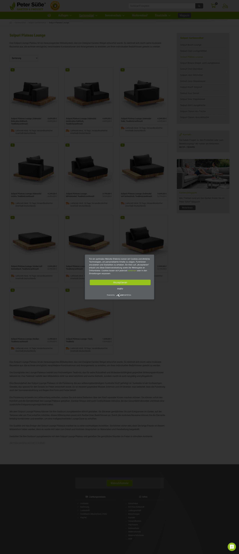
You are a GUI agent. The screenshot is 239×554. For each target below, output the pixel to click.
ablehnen (132, 270)
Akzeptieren (120, 282)
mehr (120, 288)
